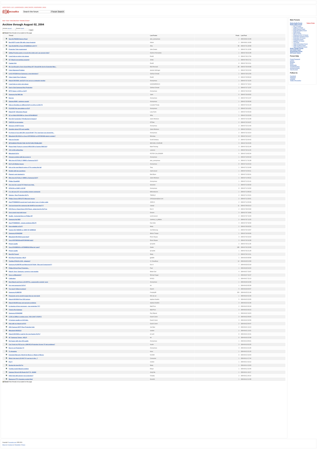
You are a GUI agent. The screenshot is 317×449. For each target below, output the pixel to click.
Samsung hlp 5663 (14, 219)
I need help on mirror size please (19, 56)
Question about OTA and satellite (19, 129)
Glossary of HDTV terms (16, 125)
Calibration (12, 278)
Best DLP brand (14, 254)
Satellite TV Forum (298, 41)
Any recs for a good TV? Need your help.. (22, 184)
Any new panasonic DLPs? (17, 285)
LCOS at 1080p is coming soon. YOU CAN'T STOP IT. (25, 316)
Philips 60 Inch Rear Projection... (19, 268)
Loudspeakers (19, 7)
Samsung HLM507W (15, 292)
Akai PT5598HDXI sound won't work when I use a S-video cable (28, 202)
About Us (4, 444)
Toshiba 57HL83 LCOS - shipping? (19, 261)
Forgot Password (295, 59)
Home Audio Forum (296, 23)
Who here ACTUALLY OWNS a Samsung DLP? (23, 160)
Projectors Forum (298, 39)
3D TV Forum (297, 26)
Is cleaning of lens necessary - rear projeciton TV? (24, 306)
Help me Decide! (14, 139)
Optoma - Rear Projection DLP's (19, 195)
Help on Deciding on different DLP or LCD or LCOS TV (26, 105)
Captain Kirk (13, 63)
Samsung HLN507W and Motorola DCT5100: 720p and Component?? (30, 264)
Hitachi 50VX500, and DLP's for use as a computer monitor (27, 80)
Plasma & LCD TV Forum (300, 35)
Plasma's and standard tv (17, 174)
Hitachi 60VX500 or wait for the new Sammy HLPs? (24, 334)
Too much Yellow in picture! (17, 289)
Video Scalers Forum (299, 45)
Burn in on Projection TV (16, 348)
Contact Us (11, 444)
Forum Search (57, 11)
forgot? (22, 28)
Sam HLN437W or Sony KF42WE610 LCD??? (23, 46)
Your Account (294, 69)
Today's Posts (311, 23)
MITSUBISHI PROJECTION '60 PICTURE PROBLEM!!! (25, 143)
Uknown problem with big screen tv (20, 157)
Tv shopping (13, 351)
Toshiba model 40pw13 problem (19, 368)
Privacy (23, 444)
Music (44, 7)
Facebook (293, 76)
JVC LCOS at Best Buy (16, 150)
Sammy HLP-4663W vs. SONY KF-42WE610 (22, 230)
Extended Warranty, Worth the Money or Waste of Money (26, 355)
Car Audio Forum (295, 50)
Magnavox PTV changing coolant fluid (21, 379)
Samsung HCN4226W (15, 233)
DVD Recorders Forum (300, 30)
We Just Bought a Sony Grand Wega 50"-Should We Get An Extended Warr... (32, 66)
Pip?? (10, 362)
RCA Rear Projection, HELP (17, 257)
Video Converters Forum (300, 44)
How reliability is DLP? (16, 226)
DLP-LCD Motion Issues (16, 164)
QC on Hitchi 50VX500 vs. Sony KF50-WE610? (23, 115)
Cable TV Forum (298, 27)
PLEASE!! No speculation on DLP (19, 108)
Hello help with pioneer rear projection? (21, 375)
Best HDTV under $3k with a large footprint (22, 42)
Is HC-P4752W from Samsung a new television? (23, 73)
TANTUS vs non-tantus (16, 122)
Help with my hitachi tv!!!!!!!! (17, 323)
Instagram (293, 77)
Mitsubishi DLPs (14, 153)
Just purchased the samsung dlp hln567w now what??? (26, 205)
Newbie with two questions (17, 171)
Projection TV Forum (299, 38)
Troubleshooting (294, 66)
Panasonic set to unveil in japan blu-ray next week (24, 296)
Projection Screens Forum (301, 36)
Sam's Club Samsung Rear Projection (20, 87)
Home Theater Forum (296, 48)
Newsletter (17, 444)
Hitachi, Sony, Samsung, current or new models (23, 271)
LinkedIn (292, 79)
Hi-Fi (12, 7)
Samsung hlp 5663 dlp (16, 94)
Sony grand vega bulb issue (17, 212)
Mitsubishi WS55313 (15, 330)
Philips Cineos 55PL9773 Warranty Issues (22, 198)
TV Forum (296, 42)
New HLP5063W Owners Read (18, 39)
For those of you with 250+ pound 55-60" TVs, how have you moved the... (31, 132)
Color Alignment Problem (17, 70)
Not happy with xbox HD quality (18, 341)
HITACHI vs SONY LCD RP (17, 188)
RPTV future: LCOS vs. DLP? (18, 91)
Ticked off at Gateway (15, 309)
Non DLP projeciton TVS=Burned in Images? (23, 119)
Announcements (295, 68)
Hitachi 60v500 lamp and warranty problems (22, 303)
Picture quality (13, 244)
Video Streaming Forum (300, 47)
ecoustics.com (12, 442)
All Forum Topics (295, 53)
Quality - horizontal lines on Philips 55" (21, 216)
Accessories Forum (296, 51)
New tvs (11, 98)
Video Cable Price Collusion (17, 77)
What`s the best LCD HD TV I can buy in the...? (23, 358)
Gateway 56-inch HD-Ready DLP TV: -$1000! (22, 372)
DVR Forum (296, 32)
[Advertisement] (51, 411)
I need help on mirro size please (18, 84)
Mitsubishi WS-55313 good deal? (19, 237)
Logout (292, 60)
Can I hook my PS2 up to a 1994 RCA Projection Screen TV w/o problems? (32, 344)
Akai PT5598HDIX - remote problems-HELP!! (22, 223)
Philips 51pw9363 (14, 181)
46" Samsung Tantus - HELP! (18, 337)
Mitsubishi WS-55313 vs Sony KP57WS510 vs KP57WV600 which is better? (32, 136)
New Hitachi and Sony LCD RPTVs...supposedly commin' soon (28, 282)
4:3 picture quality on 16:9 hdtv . (19, 320)
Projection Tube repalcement (18, 49)
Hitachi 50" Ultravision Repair (18, 112)
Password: (20, 28)
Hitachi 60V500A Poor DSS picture (19, 299)
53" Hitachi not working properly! (19, 60)
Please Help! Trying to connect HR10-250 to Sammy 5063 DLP (28, 146)
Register (292, 62)
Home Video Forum (296, 24)
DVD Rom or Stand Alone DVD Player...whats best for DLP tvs (28, 209)
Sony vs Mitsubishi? (15, 275)
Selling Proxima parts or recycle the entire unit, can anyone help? (29, 53)
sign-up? (10, 28)
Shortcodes (293, 65)
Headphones (38, 7)
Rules (291, 63)
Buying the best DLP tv (16, 365)
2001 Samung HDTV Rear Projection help (22, 327)
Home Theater (29, 7)
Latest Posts (6, 7)
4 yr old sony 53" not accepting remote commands (24, 191)
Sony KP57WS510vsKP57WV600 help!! (21, 240)
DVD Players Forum (299, 29)
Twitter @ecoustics (295, 80)
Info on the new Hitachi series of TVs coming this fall (25, 167)
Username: (7, 28)
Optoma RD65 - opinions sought (19, 101)
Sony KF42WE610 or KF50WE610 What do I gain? (24, 247)
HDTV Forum (297, 33)
